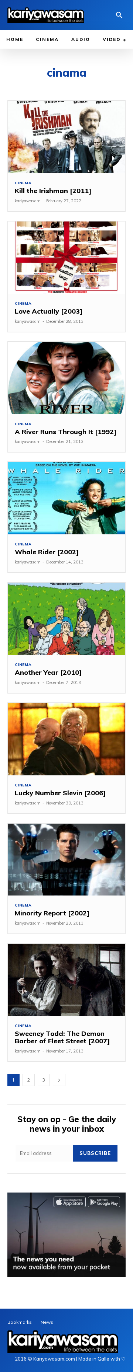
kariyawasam (28, 200)
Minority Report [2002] (52, 913)
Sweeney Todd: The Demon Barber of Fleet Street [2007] (62, 1037)
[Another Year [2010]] (66, 619)
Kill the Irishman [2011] (53, 190)
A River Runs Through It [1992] (66, 431)
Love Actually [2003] (49, 311)
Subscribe (95, 1153)
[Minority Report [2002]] (66, 860)
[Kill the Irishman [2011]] (66, 137)
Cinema (23, 183)
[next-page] (59, 1080)
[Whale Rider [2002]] (66, 498)
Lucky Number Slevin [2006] (60, 793)
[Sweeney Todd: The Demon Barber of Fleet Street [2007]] (66, 980)
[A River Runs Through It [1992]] (66, 378)
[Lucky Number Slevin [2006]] (66, 739)
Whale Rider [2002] (47, 552)
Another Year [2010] (48, 672)
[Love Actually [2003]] (66, 257)
